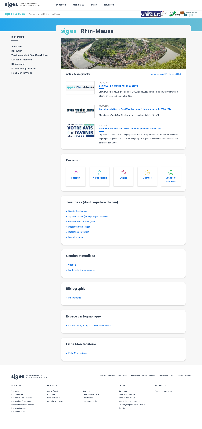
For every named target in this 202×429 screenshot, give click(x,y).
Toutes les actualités (163, 391)
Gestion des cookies (167, 376)
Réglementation (18, 412)
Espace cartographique (23, 68)
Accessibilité (101, 376)
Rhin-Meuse (88, 398)
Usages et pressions (171, 179)
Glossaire (179, 376)
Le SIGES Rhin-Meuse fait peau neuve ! (119, 86)
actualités (109, 4)
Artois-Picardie (53, 391)
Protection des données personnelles (143, 376)
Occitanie (51, 394)
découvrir (61, 4)
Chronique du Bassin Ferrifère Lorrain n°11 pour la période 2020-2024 (135, 109)
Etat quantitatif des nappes (22, 405)
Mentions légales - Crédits (118, 376)
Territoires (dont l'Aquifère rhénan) (29, 55)
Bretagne (87, 391)
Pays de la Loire (53, 398)
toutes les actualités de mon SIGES (166, 74)
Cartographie (124, 391)
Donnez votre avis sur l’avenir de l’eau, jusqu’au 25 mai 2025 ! (130, 128)
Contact (188, 376)
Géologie (76, 178)
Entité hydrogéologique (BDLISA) (132, 405)
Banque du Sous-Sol (127, 398)
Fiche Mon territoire (21, 73)
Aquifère (122, 408)
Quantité (147, 178)
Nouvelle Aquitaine (55, 401)
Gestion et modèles (21, 59)
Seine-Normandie (90, 401)
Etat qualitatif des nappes (22, 401)
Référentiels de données (21, 398)
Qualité (123, 178)
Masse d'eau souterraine (129, 401)
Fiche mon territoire (127, 394)
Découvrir (16, 51)
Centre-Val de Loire (91, 394)
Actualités (16, 46)
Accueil (32, 14)
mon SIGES (78, 4)
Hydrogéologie (99, 178)
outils (94, 4)
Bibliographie (18, 64)
